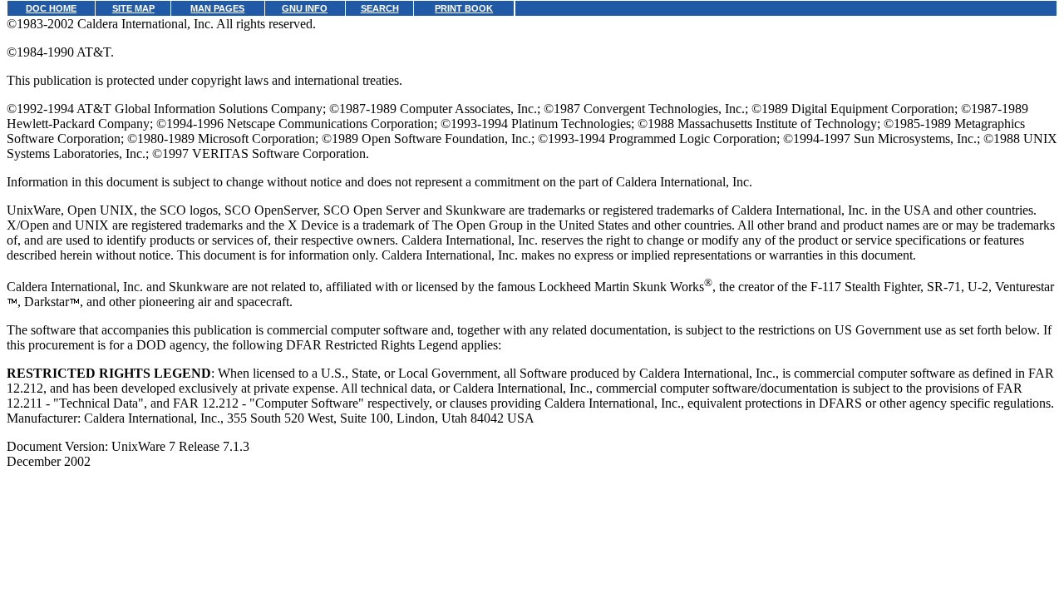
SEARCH (380, 8)
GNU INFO (305, 8)
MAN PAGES (217, 8)
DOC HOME (51, 8)
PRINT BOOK (464, 8)
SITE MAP (133, 8)
